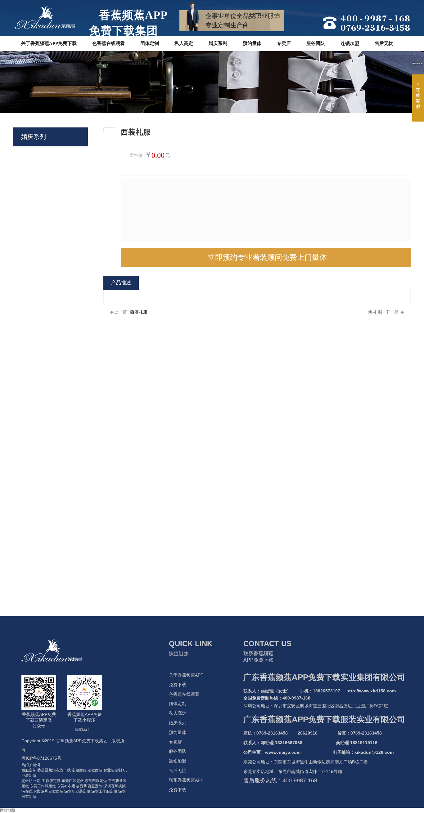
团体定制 (177, 703)
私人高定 (177, 713)
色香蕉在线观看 (184, 694)
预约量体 (177, 732)
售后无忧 (177, 770)
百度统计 (81, 729)
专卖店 (175, 742)
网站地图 (7, 810)
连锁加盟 (177, 760)
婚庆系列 (177, 722)
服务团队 (177, 751)
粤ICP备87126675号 (41, 758)
